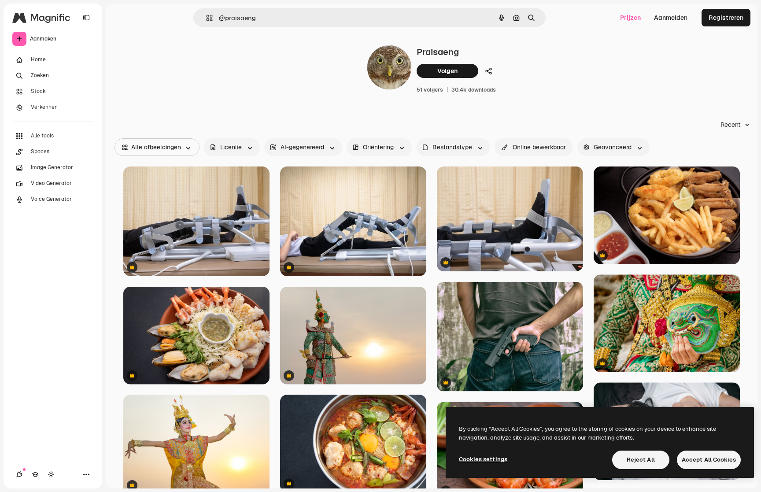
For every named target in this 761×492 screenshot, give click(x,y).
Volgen (447, 71)
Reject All (641, 459)
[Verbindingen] (19, 474)
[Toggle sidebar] (86, 18)
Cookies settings (483, 459)
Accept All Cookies (709, 459)
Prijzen (630, 18)
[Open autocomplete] (206, 18)
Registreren (726, 18)
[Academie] (35, 474)
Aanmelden (670, 18)
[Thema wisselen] (51, 474)
